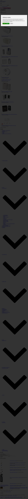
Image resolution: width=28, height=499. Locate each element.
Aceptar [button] (4, 23)
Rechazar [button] (7, 23)
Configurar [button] (11, 23)
